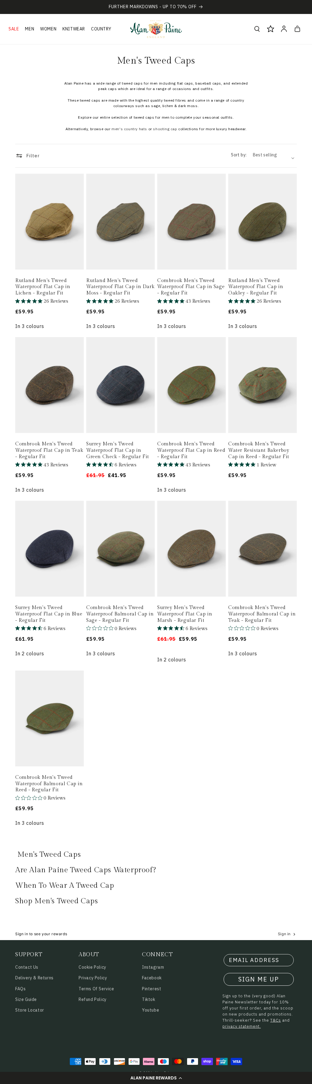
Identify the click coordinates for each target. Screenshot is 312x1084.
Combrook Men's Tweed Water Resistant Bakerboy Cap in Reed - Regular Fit (258, 450)
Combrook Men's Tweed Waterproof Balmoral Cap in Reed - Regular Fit (49, 784)
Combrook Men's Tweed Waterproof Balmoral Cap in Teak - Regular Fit (262, 614)
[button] (156, 1078)
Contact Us (26, 967)
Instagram (153, 967)
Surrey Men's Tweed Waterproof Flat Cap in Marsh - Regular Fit (184, 614)
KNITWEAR (73, 29)
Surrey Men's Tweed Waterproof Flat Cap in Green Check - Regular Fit (117, 450)
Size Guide (26, 999)
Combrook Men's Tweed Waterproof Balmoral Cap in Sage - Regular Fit (120, 614)
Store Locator (29, 1010)
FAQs (20, 989)
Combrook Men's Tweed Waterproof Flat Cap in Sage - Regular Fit (191, 287)
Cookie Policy (92, 967)
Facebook (152, 978)
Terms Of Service (96, 989)
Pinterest (151, 989)
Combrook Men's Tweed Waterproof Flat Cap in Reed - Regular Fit (191, 450)
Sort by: (238, 155)
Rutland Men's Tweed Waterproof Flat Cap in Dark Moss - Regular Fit (120, 287)
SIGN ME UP (258, 979)
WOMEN (48, 29)
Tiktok (148, 999)
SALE (14, 29)
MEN (29, 29)
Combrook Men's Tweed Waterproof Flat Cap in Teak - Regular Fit (49, 450)
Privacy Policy (93, 978)
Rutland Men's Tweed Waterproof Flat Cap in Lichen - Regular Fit (42, 287)
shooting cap (165, 129)
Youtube (150, 1010)
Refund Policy (93, 999)
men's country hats (129, 129)
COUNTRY (101, 29)
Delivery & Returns (34, 978)
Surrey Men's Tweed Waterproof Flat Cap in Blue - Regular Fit (48, 614)
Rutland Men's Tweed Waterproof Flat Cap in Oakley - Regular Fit (255, 287)
